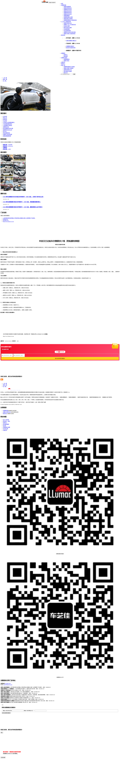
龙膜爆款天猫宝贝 (70, 46)
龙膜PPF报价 (66, 60)
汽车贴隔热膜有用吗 (7, 123)
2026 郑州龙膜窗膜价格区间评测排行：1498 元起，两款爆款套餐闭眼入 (22, 202)
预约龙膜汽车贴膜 (68, 71)
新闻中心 (63, 63)
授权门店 (63, 65)
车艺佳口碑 (5, 428)
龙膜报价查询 (64, 57)
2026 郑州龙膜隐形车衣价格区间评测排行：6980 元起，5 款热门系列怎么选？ (23, 196)
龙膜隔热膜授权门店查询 (69, 66)
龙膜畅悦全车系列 (68, 9)
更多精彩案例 (6, 424)
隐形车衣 (5, 413)
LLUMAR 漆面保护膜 (66, 21)
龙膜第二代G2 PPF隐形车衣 (70, 24)
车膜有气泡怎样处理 (7, 134)
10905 (7, 149)
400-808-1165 (6, 220)
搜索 (74, 74)
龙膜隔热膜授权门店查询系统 (70, 20)
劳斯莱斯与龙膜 (6, 427)
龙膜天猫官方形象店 (68, 18)
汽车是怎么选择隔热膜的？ (9, 122)
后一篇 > (5, 80)
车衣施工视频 (67, 26)
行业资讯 (5, 120)
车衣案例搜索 (67, 29)
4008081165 (5, 219)
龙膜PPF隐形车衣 (7, 412)
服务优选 (63, 35)
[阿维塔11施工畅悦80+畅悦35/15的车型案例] (6, 183)
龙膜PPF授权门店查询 (68, 68)
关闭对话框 (3, 757)
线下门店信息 (6, 419)
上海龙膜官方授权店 (7, 125)
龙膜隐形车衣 (6, 126)
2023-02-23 (8, 146)
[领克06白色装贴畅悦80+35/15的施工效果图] (19, 175)
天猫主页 (5, 430)
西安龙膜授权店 (6, 132)
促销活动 (5, 119)
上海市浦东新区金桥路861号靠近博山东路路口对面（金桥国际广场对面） (19, 218)
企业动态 (5, 116)
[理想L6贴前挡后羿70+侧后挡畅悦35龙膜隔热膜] (19, 183)
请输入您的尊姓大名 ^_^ (29, 710)
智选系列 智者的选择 (70, 47)
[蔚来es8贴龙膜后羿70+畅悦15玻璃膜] (19, 161)
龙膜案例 (63, 53)
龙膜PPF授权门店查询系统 (69, 33)
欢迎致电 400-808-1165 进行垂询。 (10, 753)
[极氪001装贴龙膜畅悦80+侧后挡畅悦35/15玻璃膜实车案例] (6, 175)
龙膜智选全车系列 (68, 14)
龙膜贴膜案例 (67, 15)
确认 (2, 379)
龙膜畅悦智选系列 (68, 12)
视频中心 (66, 54)
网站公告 (5, 117)
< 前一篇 (5, 77)
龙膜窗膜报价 (67, 59)
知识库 (4, 425)
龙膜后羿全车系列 (68, 11)
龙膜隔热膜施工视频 (68, 17)
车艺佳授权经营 (67, 30)
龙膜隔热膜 (63, 5)
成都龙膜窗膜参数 (7, 135)
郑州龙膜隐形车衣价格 (8, 128)
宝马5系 (4, 131)
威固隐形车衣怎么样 (7, 129)
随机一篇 (5, 79)
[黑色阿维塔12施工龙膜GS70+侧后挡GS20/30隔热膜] (19, 190)
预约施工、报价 (6, 421)
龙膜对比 (63, 62)
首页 (62, 3)
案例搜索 (66, 56)
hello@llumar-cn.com (8, 684)
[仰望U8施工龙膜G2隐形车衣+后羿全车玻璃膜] (6, 190)
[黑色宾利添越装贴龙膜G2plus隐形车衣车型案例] (19, 168)
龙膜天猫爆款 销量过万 (71, 40)
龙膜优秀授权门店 (68, 69)
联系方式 (66, 72)
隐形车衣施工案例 (68, 27)
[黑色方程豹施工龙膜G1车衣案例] (6, 161)
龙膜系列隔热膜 (67, 6)
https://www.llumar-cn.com (8, 221)
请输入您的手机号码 (7, 710)
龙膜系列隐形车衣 (68, 23)
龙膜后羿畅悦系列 (68, 8)
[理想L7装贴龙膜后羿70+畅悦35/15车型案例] (6, 168)
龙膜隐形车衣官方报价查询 (70, 32)
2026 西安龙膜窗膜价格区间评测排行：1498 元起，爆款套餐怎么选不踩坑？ (23, 207)
